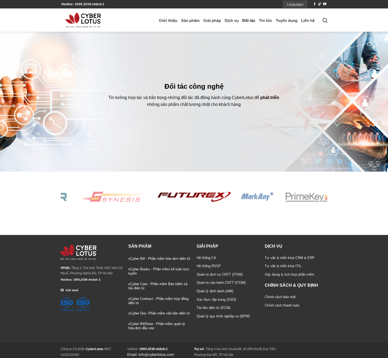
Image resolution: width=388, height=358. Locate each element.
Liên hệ (308, 20)
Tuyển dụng (286, 20)
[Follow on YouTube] (324, 4)
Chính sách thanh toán (282, 305)
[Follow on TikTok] (319, 4)
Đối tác (248, 20)
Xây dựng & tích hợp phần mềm (289, 274)
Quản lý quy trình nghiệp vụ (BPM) (223, 316)
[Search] (325, 20)
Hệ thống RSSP (209, 266)
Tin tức (265, 20)
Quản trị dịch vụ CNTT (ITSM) (220, 274)
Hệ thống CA (206, 258)
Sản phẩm (190, 20)
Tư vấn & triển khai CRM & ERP (290, 258)
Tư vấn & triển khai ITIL (283, 266)
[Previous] (64, 196)
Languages (295, 4)
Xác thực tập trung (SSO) (216, 300)
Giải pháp (212, 20)
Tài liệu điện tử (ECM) (213, 308)
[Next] (324, 196)
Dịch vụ (232, 20)
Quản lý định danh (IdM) (215, 291)
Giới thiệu (168, 20)
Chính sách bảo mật (280, 297)
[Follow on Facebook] (314, 4)
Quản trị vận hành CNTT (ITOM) (221, 283)
